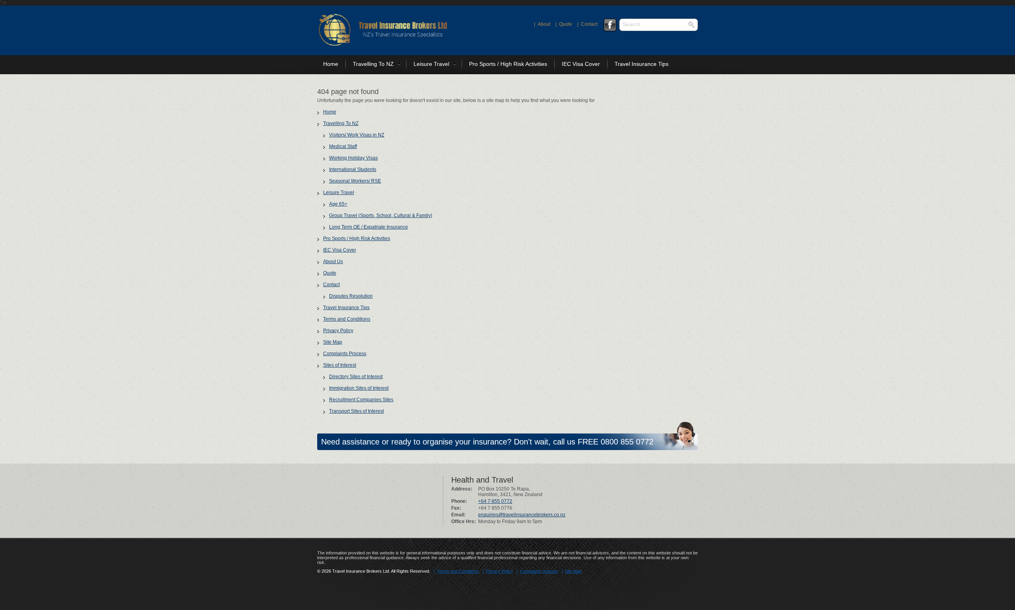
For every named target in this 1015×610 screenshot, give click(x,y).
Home (330, 64)
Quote (329, 273)
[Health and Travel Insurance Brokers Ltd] (382, 44)
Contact (331, 284)
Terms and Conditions (346, 319)
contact (589, 24)
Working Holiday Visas (353, 158)
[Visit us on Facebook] (610, 25)
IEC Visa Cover (581, 64)
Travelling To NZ (373, 64)
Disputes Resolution (351, 296)
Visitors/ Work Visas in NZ (356, 135)
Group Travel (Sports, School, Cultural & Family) (380, 215)
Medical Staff (343, 146)
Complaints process (539, 571)
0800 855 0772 (627, 441)
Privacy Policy (338, 330)
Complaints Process (344, 353)
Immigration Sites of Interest (359, 388)
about (544, 24)
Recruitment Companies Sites (361, 399)
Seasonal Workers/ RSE (355, 181)
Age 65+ (338, 204)
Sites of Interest (339, 365)
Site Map (332, 342)
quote (565, 24)
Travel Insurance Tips (641, 64)
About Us (333, 261)
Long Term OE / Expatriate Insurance (368, 227)
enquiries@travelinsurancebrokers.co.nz (521, 515)
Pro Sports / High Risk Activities (508, 64)
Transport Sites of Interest (356, 411)
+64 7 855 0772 (495, 501)
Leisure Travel (431, 64)
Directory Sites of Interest (356, 376)
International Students (352, 169)
